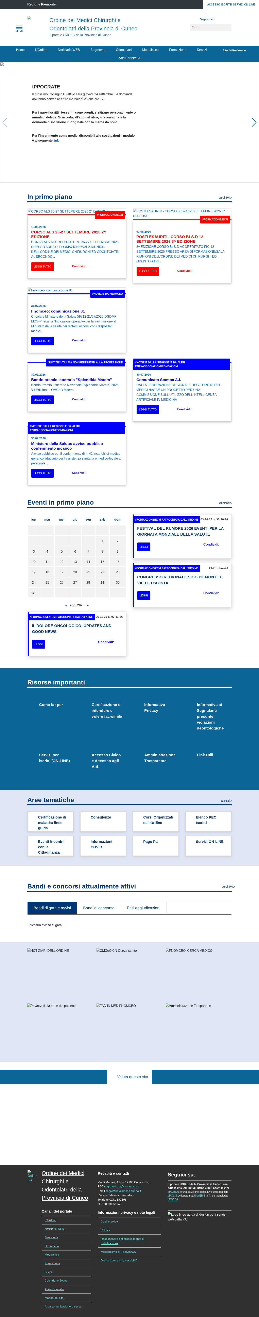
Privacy (105, 1230)
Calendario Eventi (56, 1280)
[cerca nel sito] (228, 27)
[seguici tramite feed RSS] (227, 18)
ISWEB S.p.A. (202, 1195)
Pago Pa (150, 842)
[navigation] (19, 27)
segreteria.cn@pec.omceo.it (122, 1186)
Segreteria (97, 50)
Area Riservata (129, 58)
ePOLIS (172, 1195)
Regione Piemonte (41, 4)
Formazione (177, 50)
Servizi (202, 50)
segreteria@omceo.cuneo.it (123, 1190)
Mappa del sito (54, 1297)
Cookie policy (109, 1221)
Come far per (51, 705)
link (56, 140)
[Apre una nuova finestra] (89, 266)
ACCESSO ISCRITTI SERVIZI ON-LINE (231, 4)
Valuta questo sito (131, 1077)
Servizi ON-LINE (210, 842)
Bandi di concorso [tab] (99, 908)
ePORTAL (173, 1191)
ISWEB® (173, 1199)
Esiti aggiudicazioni (143, 908)
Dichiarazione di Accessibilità (119, 1260)
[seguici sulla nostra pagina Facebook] (219, 18)
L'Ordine (41, 50)
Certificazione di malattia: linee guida (52, 822)
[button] (254, 122)
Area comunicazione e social (63, 1306)
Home (20, 50)
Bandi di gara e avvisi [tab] (52, 908)
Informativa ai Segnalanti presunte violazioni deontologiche (210, 716)
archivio (225, 198)
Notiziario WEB (69, 50)
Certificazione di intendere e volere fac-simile (107, 711)
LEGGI (144, 546)
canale (226, 801)
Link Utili (205, 755)
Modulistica (150, 50)
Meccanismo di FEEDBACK (118, 1251)
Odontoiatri (124, 50)
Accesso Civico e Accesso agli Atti (106, 761)
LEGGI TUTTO (42, 266)
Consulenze (101, 817)
